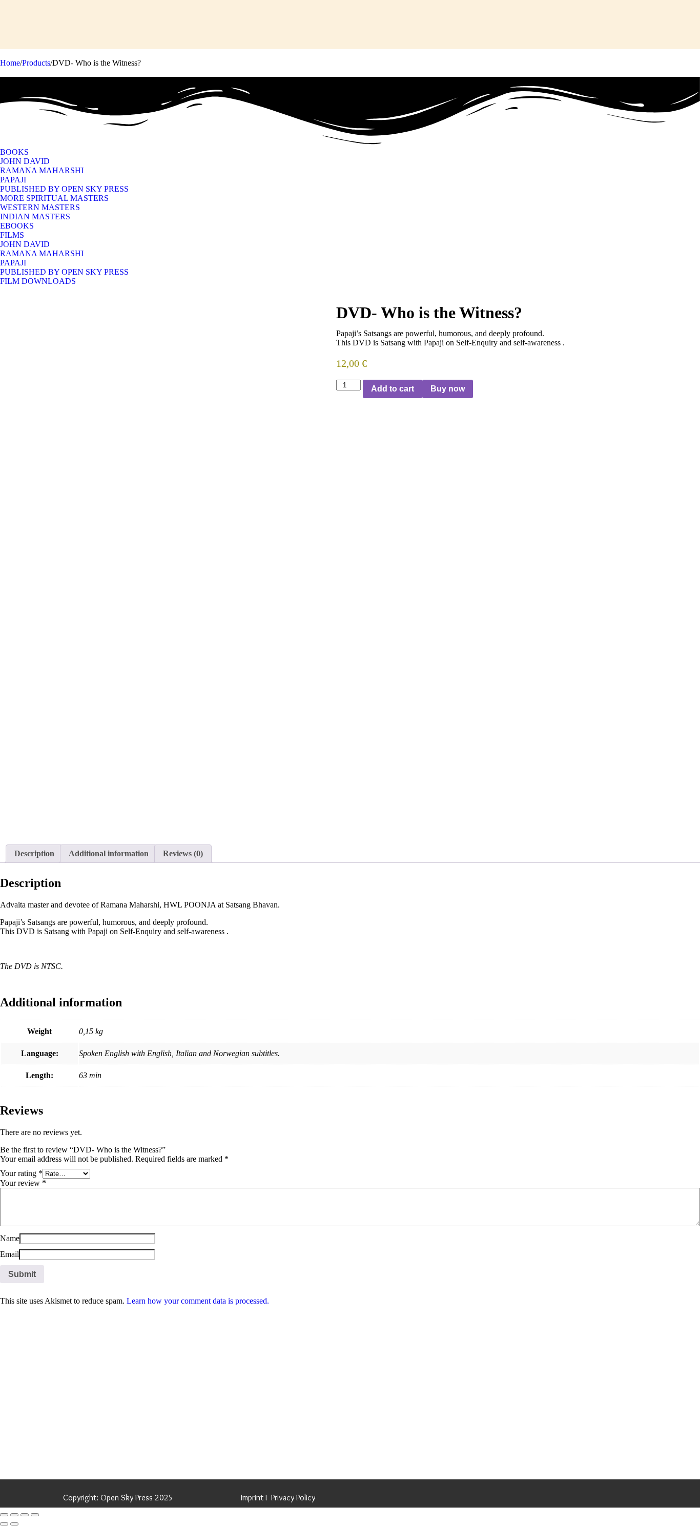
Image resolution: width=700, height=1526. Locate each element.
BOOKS (14, 152)
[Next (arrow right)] (14, 1523)
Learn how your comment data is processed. (198, 1300)
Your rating (21, 1173)
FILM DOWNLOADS (38, 281)
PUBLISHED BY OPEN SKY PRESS (64, 188)
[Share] (24, 1514)
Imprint (252, 1497)
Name (9, 1238)
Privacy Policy (293, 1497)
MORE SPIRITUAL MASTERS (54, 198)
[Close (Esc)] (35, 1514)
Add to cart (392, 388)
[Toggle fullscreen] (14, 1514)
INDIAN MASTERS (35, 216)
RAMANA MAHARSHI (42, 170)
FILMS (12, 235)
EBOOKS (17, 225)
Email (9, 1254)
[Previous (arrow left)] (4, 1523)
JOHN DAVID (25, 161)
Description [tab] (34, 853)
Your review (23, 1183)
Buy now (447, 388)
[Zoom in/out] (4, 1514)
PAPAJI (13, 179)
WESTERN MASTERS (40, 207)
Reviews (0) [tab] (183, 853)
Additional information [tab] (109, 853)
